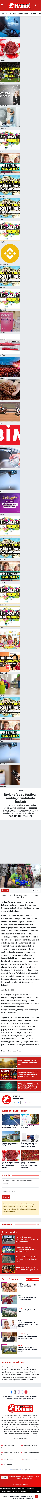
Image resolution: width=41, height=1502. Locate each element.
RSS (5, 1477)
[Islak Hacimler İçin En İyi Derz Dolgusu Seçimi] (11, 1119)
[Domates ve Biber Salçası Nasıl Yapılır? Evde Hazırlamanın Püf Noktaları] (11, 1155)
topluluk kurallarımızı (19, 1204)
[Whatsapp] (29, 1392)
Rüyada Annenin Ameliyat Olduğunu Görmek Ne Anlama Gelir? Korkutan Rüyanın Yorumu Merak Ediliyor (21, 1498)
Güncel (4, 13)
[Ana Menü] (2, 5)
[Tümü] (38, 1224)
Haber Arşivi (8, 1464)
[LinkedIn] (22, 1392)
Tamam (36, 1491)
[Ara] (39, 5)
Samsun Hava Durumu (31, 1445)
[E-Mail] (14, 1102)
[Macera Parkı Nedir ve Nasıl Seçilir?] (30, 1119)
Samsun (13, 13)
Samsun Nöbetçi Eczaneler (7, 1446)
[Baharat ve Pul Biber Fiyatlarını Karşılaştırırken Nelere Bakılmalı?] (30, 1155)
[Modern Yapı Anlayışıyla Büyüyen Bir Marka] (11, 1136)
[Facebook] (18, 1102)
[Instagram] (25, 1102)
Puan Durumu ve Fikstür (31, 1452)
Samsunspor (23, 13)
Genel (20, 791)
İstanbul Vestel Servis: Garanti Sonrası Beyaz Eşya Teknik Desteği (29, 1145)
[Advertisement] (20, 842)
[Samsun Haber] (6, 1099)
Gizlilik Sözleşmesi (31, 1396)
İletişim (10, 1396)
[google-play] (25, 1470)
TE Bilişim (25, 1484)
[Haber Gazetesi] (19, 5)
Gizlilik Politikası (19, 1396)
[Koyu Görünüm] (36, 5)
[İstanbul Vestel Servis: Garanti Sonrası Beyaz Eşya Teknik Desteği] (30, 1136)
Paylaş (6, 890)
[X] (15, 1392)
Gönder (6, 1197)
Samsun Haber (8, 895)
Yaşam (33, 13)
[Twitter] (22, 1102)
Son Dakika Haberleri (30, 1460)
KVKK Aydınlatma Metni (26, 1398)
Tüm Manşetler (8, 1460)
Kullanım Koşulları (12, 1398)
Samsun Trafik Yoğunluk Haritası (10, 1454)
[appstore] (15, 1470)
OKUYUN (29, 1491)
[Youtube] (29, 1102)
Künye (5, 1396)
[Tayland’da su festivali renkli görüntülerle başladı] (20, 876)
